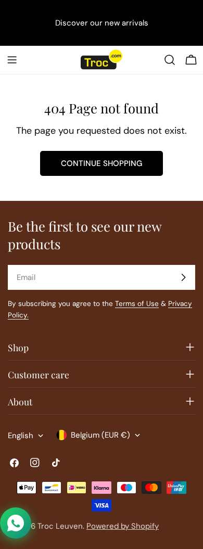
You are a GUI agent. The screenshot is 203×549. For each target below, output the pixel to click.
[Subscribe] (183, 277)
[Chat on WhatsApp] (15, 523)
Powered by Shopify (122, 526)
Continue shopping (101, 163)
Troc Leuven (60, 526)
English (20, 435)
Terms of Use (137, 303)
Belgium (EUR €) (100, 435)
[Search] (169, 59)
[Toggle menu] (12, 59)
